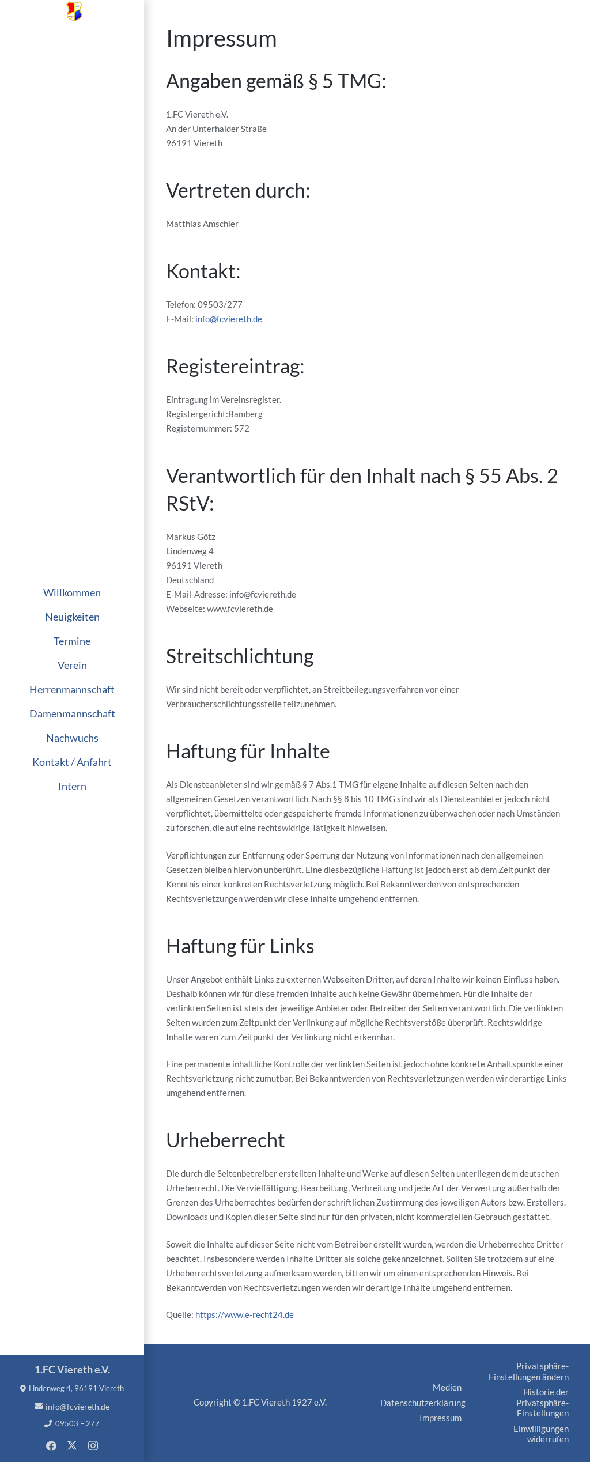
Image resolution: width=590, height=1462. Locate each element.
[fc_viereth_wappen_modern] (74, 11)
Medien (447, 1387)
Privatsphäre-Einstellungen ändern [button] (529, 1371)
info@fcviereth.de (228, 318)
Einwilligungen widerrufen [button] (541, 1434)
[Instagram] (92, 1445)
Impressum (440, 1417)
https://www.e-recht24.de (244, 1314)
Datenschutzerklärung (423, 1402)
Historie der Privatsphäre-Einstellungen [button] (542, 1403)
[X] (72, 1445)
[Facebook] (51, 1445)
